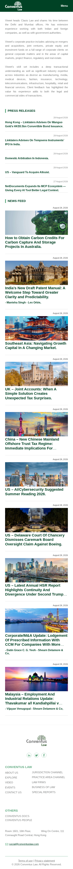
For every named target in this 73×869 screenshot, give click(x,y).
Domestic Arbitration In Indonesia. (27, 158)
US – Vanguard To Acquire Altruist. (27, 172)
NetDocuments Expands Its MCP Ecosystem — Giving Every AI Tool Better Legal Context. (35, 188)
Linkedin (29, 755)
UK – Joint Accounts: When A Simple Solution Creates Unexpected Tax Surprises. (30, 393)
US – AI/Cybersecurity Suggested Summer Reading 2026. (34, 491)
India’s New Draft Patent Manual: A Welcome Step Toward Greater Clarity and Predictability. (35, 292)
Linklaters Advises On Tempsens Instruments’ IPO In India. (34, 142)
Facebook (44, 755)
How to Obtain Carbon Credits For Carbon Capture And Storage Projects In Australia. (35, 242)
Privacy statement (45, 860)
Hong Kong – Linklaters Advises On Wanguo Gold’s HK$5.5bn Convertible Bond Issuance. (34, 124)
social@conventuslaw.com (24, 844)
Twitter (36, 755)
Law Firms (39, 782)
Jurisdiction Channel (47, 772)
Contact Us (13, 792)
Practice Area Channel (48, 777)
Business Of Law (43, 787)
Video (9, 782)
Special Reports (44, 792)
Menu (64, 5)
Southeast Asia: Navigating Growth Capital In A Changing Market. (35, 345)
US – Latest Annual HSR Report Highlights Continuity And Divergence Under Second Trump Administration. (34, 592)
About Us (11, 772)
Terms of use (25, 860)
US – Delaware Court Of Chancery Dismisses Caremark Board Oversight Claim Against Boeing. (35, 539)
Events (10, 787)
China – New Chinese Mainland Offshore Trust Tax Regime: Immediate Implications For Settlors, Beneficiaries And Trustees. (32, 448)
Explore (11, 777)
